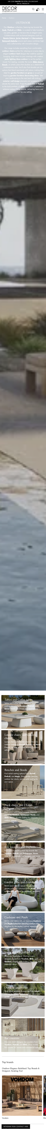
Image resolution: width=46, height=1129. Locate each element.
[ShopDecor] (10, 9)
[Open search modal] (33, 9)
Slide (22, 86)
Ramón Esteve (9, 38)
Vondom (5, 1118)
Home (4, 18)
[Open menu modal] (43, 9)
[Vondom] (22, 1095)
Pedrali (41, 83)
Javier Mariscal (22, 38)
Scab (4, 30)
